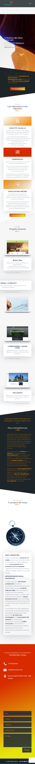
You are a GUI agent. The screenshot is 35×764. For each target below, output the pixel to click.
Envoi (26, 750)
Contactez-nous (17, 88)
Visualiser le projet (12, 273)
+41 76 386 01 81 (24, 761)
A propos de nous (17, 215)
